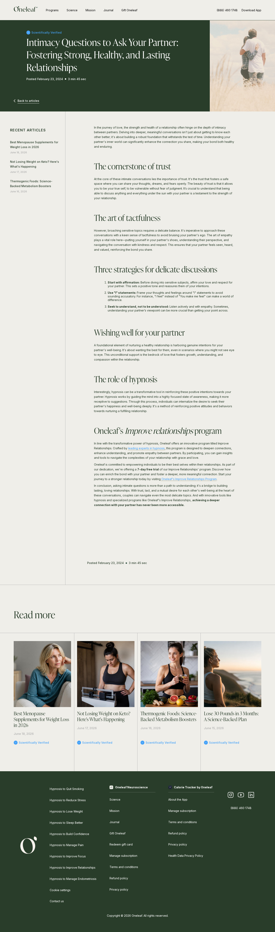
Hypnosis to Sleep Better (66, 822)
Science (72, 10)
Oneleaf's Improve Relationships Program (189, 479)
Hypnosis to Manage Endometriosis (73, 878)
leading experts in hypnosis (146, 448)
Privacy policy (119, 889)
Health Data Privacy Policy (185, 855)
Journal (108, 10)
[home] (26, 10)
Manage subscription (123, 855)
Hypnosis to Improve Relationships (72, 867)
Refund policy (119, 878)
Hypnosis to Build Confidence (69, 834)
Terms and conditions (124, 867)
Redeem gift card (121, 844)
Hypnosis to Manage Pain (67, 845)
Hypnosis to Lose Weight (66, 811)
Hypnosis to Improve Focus (68, 856)
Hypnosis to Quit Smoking (67, 789)
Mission (90, 10)
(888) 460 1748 (227, 10)
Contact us (57, 901)
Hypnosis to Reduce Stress (68, 800)
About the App (177, 799)
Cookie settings (60, 890)
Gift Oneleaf (129, 10)
